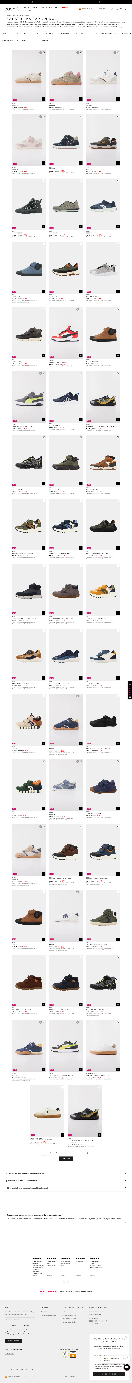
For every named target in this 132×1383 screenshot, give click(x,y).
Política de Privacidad (48, 1315)
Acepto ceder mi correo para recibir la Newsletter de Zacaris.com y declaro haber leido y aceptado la (110, 1366)
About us (44, 1312)
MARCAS (49, 7)
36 (81, 1153)
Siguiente (66, 1158)
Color (24, 33)
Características (7, 40)
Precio (24, 40)
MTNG (14, 103)
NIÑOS (41, 7)
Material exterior (106, 33)
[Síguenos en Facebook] (6, 1369)
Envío (64, 1312)
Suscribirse (13, 1341)
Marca (83, 33)
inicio (9, 15)
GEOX (51, 167)
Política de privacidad (101, 1368)
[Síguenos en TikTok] (33, 1369)
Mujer (14, 1325)
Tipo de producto (47, 33)
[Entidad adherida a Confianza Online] (69, 1354)
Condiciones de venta (69, 1319)
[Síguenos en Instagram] (17, 1369)
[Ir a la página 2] (88, 1153)
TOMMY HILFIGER (92, 1073)
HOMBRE (34, 7)
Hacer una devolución (69, 1322)
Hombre (26, 1325)
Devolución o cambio (69, 1315)
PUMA (51, 360)
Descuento (45, 40)
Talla (4, 33)
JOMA (88, 424)
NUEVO (57, 7)
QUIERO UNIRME (109, 1374)
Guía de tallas (9, 1353)
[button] (64, 1281)
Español (102, 9)
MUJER (26, 7)
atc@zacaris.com (95, 1314)
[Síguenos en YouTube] (27, 1369)
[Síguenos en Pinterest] (22, 1369)
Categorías (65, 33)
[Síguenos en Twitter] (11, 1369)
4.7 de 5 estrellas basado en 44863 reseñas (76, 1291)
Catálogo (28, 10)
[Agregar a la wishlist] (81, 116)
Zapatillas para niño (21, 15)
